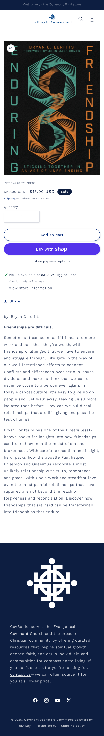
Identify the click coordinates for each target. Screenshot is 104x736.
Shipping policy (73, 725)
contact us (20, 674)
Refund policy (46, 725)
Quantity (11, 207)
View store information (30, 288)
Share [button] (15, 301)
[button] (10, 19)
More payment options (52, 261)
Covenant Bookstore (40, 719)
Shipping (10, 198)
